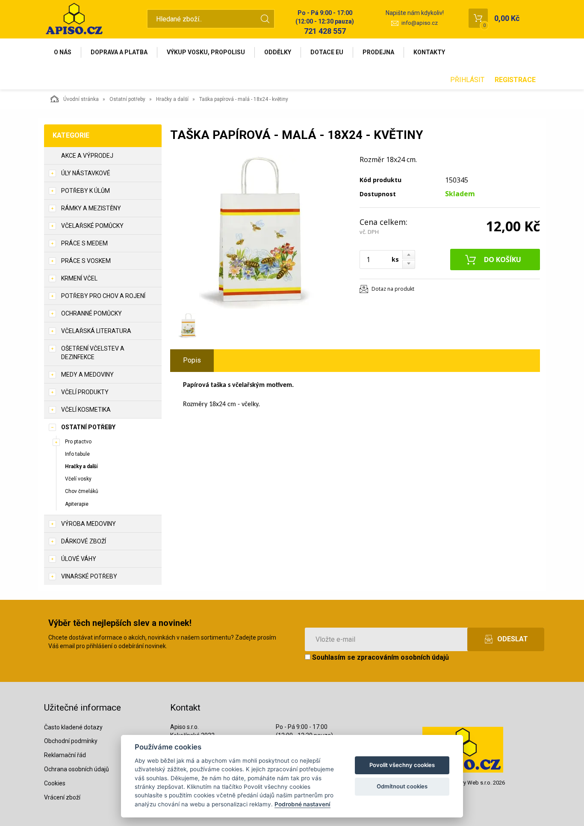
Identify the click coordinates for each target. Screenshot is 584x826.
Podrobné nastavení (302, 804)
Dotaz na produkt (393, 288)
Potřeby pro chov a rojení (103, 295)
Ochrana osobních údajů (76, 769)
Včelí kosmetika (86, 409)
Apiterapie (76, 504)
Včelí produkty (85, 392)
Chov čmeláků (81, 491)
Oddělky (277, 52)
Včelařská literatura (96, 330)
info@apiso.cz (419, 23)
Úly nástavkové (85, 173)
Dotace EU (326, 52)
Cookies (54, 783)
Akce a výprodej (87, 155)
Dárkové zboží (83, 541)
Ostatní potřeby (127, 99)
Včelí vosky (78, 479)
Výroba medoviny (88, 523)
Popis (192, 360)
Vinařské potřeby (89, 576)
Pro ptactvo (78, 442)
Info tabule (77, 454)
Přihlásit (467, 80)
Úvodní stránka (81, 99)
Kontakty (429, 52)
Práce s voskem (86, 260)
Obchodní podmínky (70, 741)
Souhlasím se (379, 657)
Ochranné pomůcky (91, 313)
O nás (62, 52)
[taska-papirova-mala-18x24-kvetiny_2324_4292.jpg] (260, 232)
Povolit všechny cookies (402, 764)
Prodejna (378, 52)
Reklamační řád (65, 755)
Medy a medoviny (87, 374)
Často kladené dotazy (73, 727)
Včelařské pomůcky (92, 225)
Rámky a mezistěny (91, 208)
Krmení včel (79, 278)
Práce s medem (84, 243)
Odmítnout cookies (402, 786)
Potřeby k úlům (85, 190)
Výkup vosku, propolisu (206, 52)
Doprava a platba (119, 52)
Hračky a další (172, 99)
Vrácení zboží (62, 797)
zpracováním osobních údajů (403, 657)
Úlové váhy (78, 558)
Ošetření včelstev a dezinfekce (92, 352)
